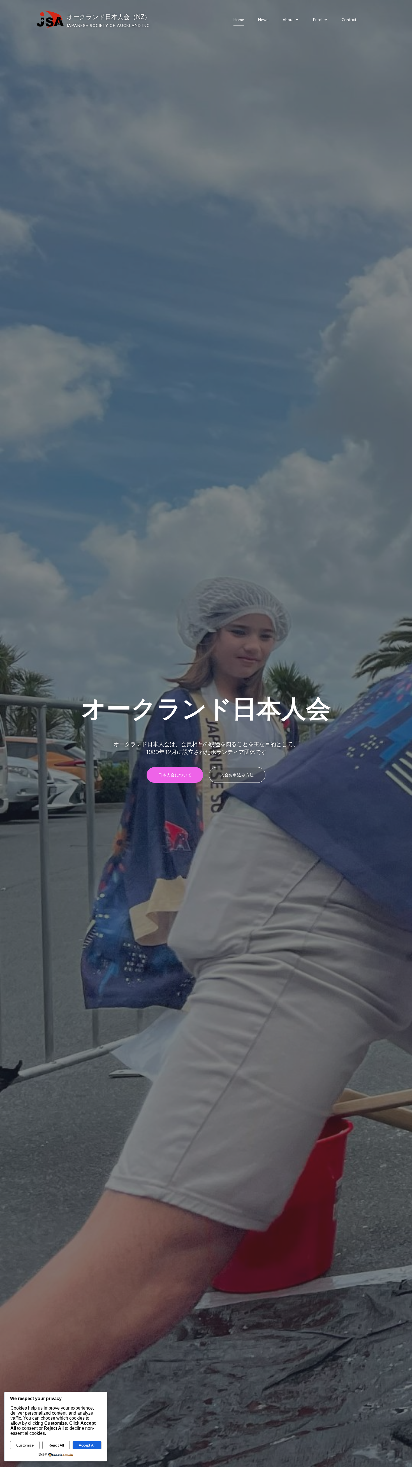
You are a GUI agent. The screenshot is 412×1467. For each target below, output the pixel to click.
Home (238, 19)
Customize (25, 1445)
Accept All (87, 1445)
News (263, 19)
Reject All (56, 1445)
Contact (349, 19)
